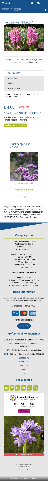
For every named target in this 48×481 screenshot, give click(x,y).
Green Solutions (24, 467)
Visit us (10, 83)
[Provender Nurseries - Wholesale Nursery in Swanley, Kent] (11, 10)
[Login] (38, 3)
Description (12, 78)
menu (7, 3)
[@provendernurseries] (12, 398)
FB (12, 388)
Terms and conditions (24, 320)
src (45, 9)
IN (17, 388)
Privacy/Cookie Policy (24, 469)
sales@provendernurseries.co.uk (23, 273)
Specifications (13, 73)
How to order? (13, 89)
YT (29, 388)
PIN (23, 388)
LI (6, 388)
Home (32, 3)
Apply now (24, 326)
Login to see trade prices (15, 125)
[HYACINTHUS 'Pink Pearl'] (24, 40)
